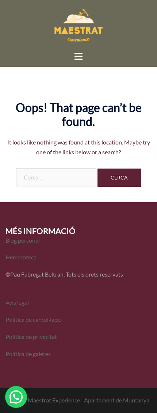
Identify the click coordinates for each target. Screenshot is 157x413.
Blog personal (22, 240)
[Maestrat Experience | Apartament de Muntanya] (78, 24)
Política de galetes (28, 353)
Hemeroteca (21, 257)
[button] (16, 397)
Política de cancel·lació (34, 319)
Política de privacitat (31, 336)
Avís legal (17, 302)
